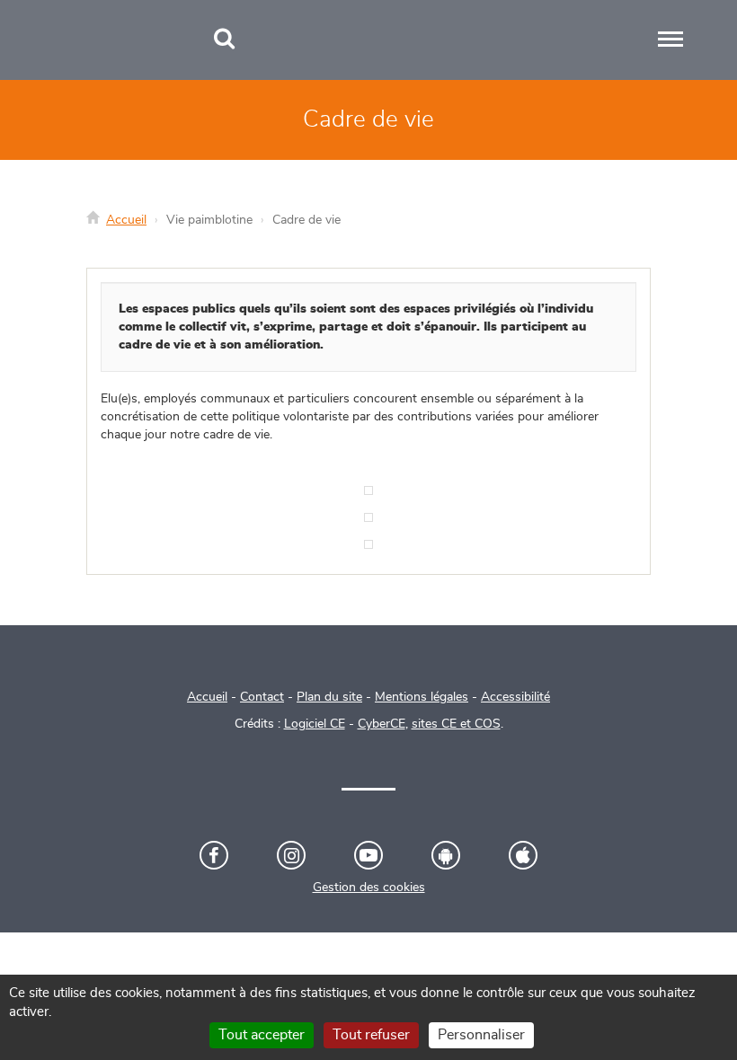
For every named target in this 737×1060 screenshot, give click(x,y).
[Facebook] (214, 855)
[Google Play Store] (445, 855)
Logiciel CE (314, 724)
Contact (262, 697)
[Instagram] (291, 855)
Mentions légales (421, 697)
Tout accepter (261, 1035)
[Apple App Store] (523, 855)
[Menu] (670, 39)
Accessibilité (515, 697)
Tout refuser (371, 1035)
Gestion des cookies (369, 887)
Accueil (126, 220)
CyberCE (381, 724)
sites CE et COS (456, 724)
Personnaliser (481, 1035)
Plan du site (329, 697)
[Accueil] (125, 37)
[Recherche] (224, 40)
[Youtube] (368, 855)
